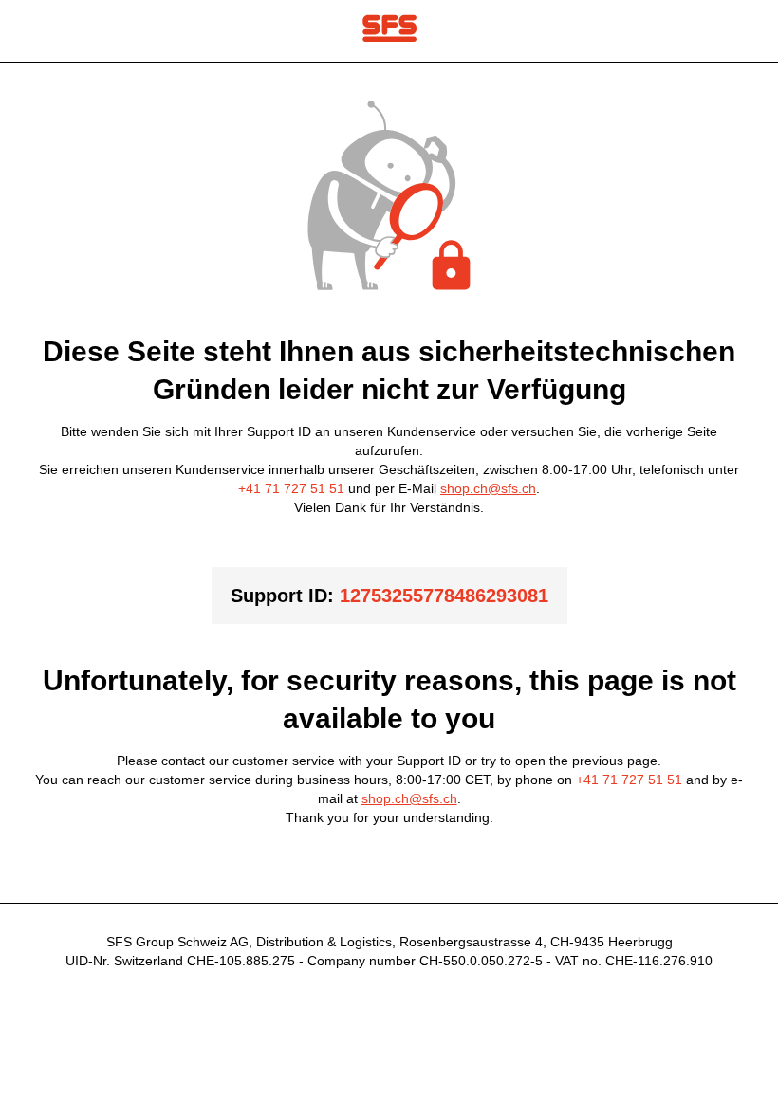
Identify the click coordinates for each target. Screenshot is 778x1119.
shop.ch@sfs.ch (488, 488)
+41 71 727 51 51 (291, 488)
